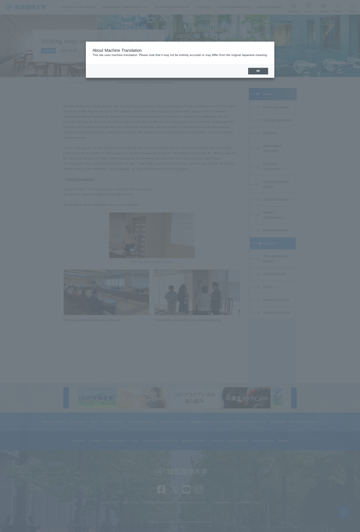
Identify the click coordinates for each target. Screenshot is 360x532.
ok (258, 70)
